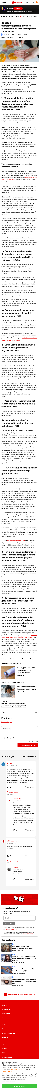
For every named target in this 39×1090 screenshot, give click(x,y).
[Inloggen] (33, 2)
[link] (12, 703)
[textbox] (19, 731)
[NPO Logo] (37, 2)
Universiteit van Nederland (16, 540)
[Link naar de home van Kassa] (3, 8)
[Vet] (4, 737)
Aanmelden (9, 924)
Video (11, 16)
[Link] (13, 737)
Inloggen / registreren (27, 745)
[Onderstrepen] (10, 737)
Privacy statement (28, 933)
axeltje (9, 763)
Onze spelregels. (6, 722)
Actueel (16, 16)
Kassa (10, 8)
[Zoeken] (27, 2)
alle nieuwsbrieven (11, 929)
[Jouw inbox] (30, 2)
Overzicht (4, 16)
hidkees (15, 867)
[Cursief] (7, 737)
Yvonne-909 (17, 799)
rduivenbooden (12, 841)
